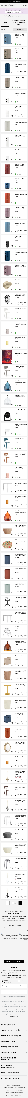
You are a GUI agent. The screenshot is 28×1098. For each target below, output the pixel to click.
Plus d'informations (10, 1073)
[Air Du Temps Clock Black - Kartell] (14, 414)
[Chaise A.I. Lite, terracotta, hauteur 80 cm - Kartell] (14, 458)
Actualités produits (10, 1078)
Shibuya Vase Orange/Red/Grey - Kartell (21, 352)
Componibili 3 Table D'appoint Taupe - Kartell (20, 78)
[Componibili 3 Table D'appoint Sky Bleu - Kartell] (14, 227)
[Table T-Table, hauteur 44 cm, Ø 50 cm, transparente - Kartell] (14, 487)
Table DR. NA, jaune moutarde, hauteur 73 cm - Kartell (21, 685)
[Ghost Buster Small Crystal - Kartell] (14, 429)
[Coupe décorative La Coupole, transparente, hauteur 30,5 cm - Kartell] (14, 400)
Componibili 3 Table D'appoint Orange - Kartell (21, 193)
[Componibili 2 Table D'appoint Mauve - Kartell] (14, 270)
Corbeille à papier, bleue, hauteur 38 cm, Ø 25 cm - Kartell (20, 555)
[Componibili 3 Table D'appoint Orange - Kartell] (14, 198)
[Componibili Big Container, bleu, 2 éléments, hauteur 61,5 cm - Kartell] (14, 255)
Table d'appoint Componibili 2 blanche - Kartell (20, 92)
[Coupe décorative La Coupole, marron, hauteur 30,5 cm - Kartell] (14, 646)
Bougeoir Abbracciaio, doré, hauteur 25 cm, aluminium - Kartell (20, 772)
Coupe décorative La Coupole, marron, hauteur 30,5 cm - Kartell (20, 642)
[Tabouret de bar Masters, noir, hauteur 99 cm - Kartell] (14, 602)
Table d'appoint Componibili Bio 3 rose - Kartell (20, 468)
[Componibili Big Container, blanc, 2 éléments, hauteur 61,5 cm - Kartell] (14, 125)
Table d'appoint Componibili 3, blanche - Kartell (20, 107)
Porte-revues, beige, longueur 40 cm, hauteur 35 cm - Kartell (21, 656)
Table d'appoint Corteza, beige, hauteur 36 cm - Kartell (20, 526)
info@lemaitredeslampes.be (14, 1092)
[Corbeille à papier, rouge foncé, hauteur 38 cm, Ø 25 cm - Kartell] (14, 573)
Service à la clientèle (11, 1030)
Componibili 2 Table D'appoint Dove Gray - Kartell (20, 49)
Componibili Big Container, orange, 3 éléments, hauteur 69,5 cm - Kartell (21, 728)
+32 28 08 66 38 (18, 1090)
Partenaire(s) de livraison (8, 1059)
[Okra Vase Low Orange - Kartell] (14, 761)
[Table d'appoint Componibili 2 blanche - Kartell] (14, 97)
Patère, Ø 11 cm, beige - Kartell (20, 280)
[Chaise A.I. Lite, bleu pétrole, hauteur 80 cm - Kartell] (14, 443)
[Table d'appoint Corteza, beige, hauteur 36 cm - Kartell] (14, 530)
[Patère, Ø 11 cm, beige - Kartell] (14, 284)
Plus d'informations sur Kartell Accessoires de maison (18, 22)
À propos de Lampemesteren (8, 1066)
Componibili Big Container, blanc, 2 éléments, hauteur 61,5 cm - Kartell (21, 121)
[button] (12, 44)
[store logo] (11, 5)
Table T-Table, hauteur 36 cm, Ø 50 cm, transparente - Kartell (21, 613)
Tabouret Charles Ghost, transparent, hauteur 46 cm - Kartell (21, 816)
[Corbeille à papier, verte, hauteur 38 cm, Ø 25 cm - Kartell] (14, 588)
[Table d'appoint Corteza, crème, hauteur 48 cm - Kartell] (14, 704)
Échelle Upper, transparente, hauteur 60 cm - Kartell (20, 627)
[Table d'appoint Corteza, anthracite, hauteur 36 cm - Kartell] (14, 834)
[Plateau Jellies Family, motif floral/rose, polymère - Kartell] (14, 544)
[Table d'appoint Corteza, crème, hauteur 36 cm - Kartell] (14, 849)
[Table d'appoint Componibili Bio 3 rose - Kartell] (14, 472)
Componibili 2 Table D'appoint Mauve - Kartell (21, 266)
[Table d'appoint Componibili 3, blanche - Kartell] (14, 111)
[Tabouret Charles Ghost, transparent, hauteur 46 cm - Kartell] (14, 820)
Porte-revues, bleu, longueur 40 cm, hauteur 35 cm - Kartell (21, 714)
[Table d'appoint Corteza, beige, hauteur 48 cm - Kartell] (14, 675)
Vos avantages (8, 1041)
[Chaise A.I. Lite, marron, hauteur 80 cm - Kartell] (14, 791)
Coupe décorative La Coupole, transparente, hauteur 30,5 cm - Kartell (20, 396)
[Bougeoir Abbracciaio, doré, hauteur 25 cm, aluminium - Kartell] (14, 776)
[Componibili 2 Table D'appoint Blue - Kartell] (14, 183)
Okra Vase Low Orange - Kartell (20, 757)
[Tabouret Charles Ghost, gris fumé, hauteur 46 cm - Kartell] (14, 863)
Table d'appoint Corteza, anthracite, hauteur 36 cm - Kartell (21, 830)
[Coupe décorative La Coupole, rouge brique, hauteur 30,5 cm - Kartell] (14, 515)
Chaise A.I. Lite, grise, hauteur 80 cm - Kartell (20, 367)
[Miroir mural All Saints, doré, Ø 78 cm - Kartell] (14, 747)
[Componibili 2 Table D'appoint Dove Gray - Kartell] (14, 53)
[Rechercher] (23, 5)
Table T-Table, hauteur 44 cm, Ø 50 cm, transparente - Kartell (21, 482)
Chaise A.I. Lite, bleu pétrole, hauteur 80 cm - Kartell (20, 439)
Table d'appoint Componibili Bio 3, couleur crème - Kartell (21, 323)
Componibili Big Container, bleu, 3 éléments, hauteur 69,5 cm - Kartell (21, 63)
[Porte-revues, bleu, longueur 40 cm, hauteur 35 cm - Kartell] (14, 718)
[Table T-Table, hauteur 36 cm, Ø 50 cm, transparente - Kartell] (14, 617)
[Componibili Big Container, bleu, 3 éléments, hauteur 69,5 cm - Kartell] (14, 68)
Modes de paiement (9, 1047)
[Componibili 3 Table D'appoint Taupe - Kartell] (14, 82)
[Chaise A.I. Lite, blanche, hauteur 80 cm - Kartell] (14, 313)
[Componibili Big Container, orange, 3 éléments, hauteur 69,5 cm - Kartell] (14, 732)
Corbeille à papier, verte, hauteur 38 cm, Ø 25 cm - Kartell (20, 583)
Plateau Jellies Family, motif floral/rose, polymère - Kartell (21, 540)
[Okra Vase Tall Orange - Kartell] (14, 501)
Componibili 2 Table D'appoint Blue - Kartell (20, 179)
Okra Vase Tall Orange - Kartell (20, 497)
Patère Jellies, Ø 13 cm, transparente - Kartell (20, 295)
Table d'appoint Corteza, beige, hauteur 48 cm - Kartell (20, 670)
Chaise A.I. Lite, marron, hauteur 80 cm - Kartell (20, 786)
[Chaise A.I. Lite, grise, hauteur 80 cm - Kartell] (14, 371)
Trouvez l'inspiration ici (13, 961)
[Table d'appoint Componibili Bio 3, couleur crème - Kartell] (14, 328)
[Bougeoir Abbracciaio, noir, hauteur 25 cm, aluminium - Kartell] (14, 892)
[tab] (14, 1025)
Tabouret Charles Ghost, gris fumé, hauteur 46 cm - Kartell (21, 859)
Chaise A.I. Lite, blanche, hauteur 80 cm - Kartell (20, 309)
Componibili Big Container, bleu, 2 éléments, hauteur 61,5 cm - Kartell (21, 251)
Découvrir (20, 10)
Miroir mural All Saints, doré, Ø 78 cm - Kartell (20, 743)
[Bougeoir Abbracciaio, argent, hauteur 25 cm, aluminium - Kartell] (14, 805)
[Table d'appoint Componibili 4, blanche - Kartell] (14, 140)
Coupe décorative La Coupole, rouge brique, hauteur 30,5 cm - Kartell (20, 511)
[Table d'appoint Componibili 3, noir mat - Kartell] (14, 241)
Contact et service (9, 1025)
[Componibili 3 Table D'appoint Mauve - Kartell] (14, 212)
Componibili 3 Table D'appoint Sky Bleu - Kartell (19, 222)
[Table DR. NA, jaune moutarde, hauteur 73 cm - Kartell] (14, 689)
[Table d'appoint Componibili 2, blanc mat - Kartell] (14, 154)
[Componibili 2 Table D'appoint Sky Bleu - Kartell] (14, 39)
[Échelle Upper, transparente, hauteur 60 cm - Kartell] (14, 631)
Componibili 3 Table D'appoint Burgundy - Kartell (20, 165)
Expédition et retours (11, 1036)
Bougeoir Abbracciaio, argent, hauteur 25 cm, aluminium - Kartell (20, 801)
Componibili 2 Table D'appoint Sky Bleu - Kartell (19, 35)
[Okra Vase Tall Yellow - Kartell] (14, 342)
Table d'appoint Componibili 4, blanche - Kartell (20, 136)
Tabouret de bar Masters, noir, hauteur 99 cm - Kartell (20, 598)
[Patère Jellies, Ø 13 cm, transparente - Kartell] (14, 299)
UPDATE (13, 12)
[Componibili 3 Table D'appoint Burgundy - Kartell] (14, 169)
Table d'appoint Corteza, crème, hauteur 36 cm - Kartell (20, 844)
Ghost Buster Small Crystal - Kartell (21, 425)
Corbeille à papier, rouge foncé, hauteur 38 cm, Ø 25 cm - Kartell (21, 569)
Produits (5, 22)
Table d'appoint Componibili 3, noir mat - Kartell (20, 237)
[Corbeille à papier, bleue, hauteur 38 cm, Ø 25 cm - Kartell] (14, 559)
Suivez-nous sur (8, 1052)
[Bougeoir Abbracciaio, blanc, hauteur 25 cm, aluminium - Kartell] (14, 878)
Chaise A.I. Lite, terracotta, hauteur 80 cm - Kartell (21, 453)
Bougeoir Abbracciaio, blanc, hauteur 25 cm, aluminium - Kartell (20, 873)
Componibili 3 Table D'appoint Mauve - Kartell (21, 208)
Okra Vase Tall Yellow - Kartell (20, 338)
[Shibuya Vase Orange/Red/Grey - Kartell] (14, 357)
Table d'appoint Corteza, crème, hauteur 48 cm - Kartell (20, 699)
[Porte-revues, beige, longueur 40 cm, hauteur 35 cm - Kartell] (14, 660)
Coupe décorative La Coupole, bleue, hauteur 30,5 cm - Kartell (20, 381)
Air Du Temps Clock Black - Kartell (21, 410)
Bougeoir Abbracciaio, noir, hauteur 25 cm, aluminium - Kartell (21, 888)
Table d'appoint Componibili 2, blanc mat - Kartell (21, 150)
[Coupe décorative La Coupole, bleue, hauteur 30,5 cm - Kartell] (14, 385)
